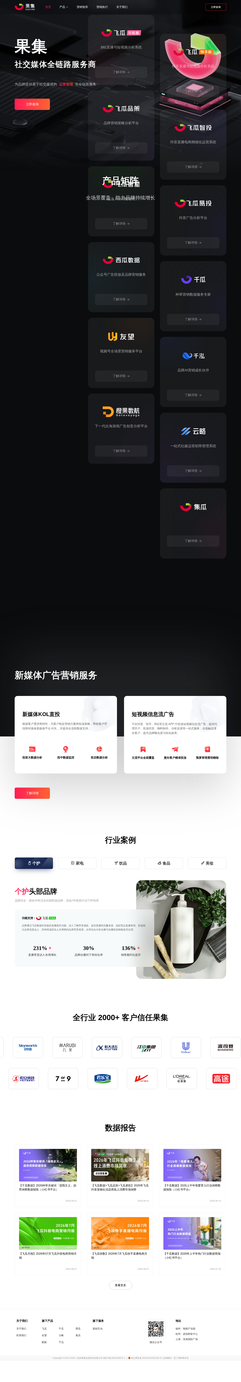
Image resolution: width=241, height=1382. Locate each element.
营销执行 (102, 6)
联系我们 (21, 1335)
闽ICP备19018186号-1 (114, 1358)
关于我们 (122, 6)
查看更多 (120, 1285)
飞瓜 (44, 1328)
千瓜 (61, 1328)
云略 (61, 1335)
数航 (44, 1342)
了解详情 (119, 148)
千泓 (61, 1342)
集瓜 (78, 1335)
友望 (44, 1335)
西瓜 (78, 1328)
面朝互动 (98, 1328)
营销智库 (82, 6)
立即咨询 (216, 7)
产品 (62, 6)
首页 (48, 6)
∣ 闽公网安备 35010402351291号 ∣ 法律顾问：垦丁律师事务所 (157, 1358)
